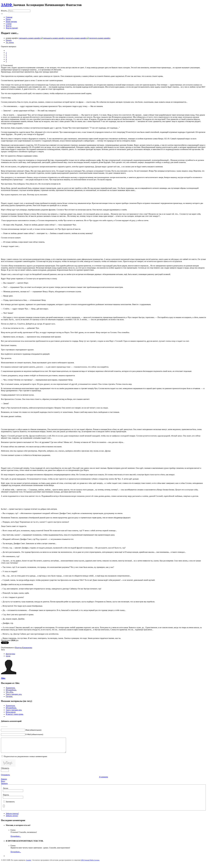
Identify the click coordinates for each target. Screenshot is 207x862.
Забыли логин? (12, 816)
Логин (5, 788)
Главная (9, 17)
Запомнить (10, 802)
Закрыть (4, 783)
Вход (3, 781)
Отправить (5, 775)
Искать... (4, 11)
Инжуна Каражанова (23, 648)
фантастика (10, 654)
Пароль (6, 795)
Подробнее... (16, 836)
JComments (103, 777)
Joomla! (28, 860)
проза (8, 656)
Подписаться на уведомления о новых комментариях (25, 756)
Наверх (4, 779)
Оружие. (9, 696)
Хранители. (10, 688)
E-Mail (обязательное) (34, 734)
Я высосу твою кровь (14, 714)
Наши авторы (11, 21)
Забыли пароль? (12, 813)
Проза (8, 19)
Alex (3, 678)
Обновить (5, 768)
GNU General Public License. (90, 860)
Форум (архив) (12, 28)
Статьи (9, 24)
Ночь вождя (10, 712)
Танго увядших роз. (14, 694)
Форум (8, 26)
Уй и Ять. (10, 692)
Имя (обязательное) (33, 730)
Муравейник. (11, 690)
